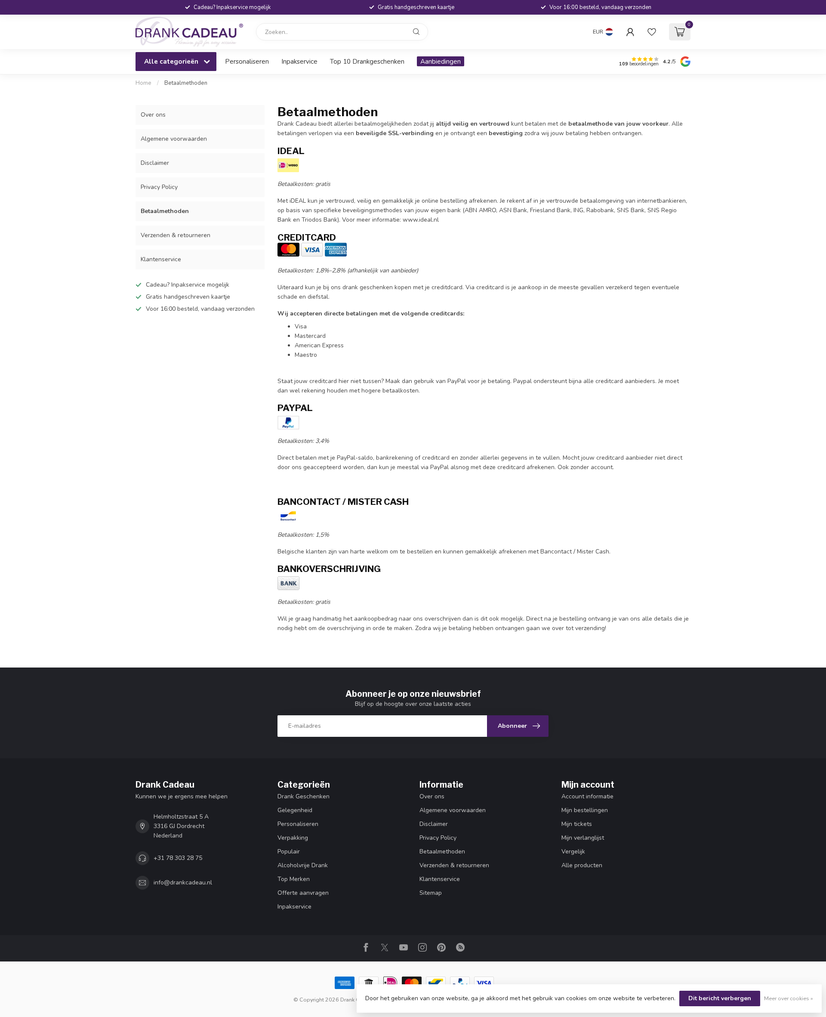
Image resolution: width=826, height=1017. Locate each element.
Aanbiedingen (440, 61)
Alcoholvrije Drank (302, 865)
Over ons (153, 115)
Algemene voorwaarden (174, 139)
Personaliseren (247, 61)
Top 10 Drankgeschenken (367, 61)
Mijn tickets (576, 824)
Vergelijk (573, 851)
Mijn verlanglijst (582, 838)
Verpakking (292, 838)
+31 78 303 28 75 (178, 858)
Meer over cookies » (788, 998)
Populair (288, 851)
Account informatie (587, 796)
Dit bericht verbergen (719, 998)
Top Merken (293, 879)
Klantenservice (161, 259)
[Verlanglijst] (651, 31)
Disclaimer (155, 163)
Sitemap (430, 893)
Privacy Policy (159, 187)
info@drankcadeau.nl (183, 882)
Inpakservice (299, 61)
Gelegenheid (294, 810)
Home (143, 83)
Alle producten (581, 865)
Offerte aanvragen (303, 893)
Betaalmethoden (185, 83)
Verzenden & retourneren (175, 235)
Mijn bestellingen (584, 810)
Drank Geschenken (303, 796)
